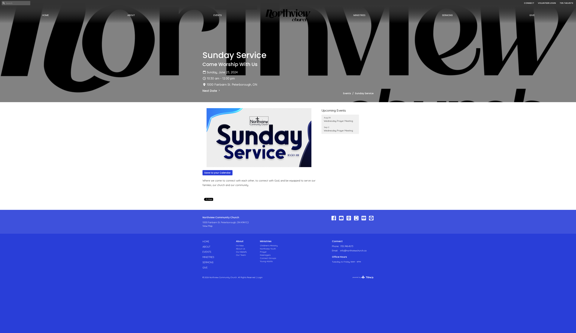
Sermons (447, 15)
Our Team (241, 255)
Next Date (210, 91)
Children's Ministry (269, 245)
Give (532, 15)
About (131, 15)
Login (259, 277)
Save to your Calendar (217, 172)
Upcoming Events (333, 110)
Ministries (359, 15)
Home (45, 15)
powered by (361, 279)
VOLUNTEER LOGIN (547, 3)
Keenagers (265, 255)
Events (217, 15)
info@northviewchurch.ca (353, 250)
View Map (207, 226)
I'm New (240, 245)
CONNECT (529, 3)
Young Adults (266, 261)
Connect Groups (268, 258)
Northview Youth (268, 248)
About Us (240, 248)
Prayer (263, 251)
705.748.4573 (566, 3)
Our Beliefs (241, 251)
